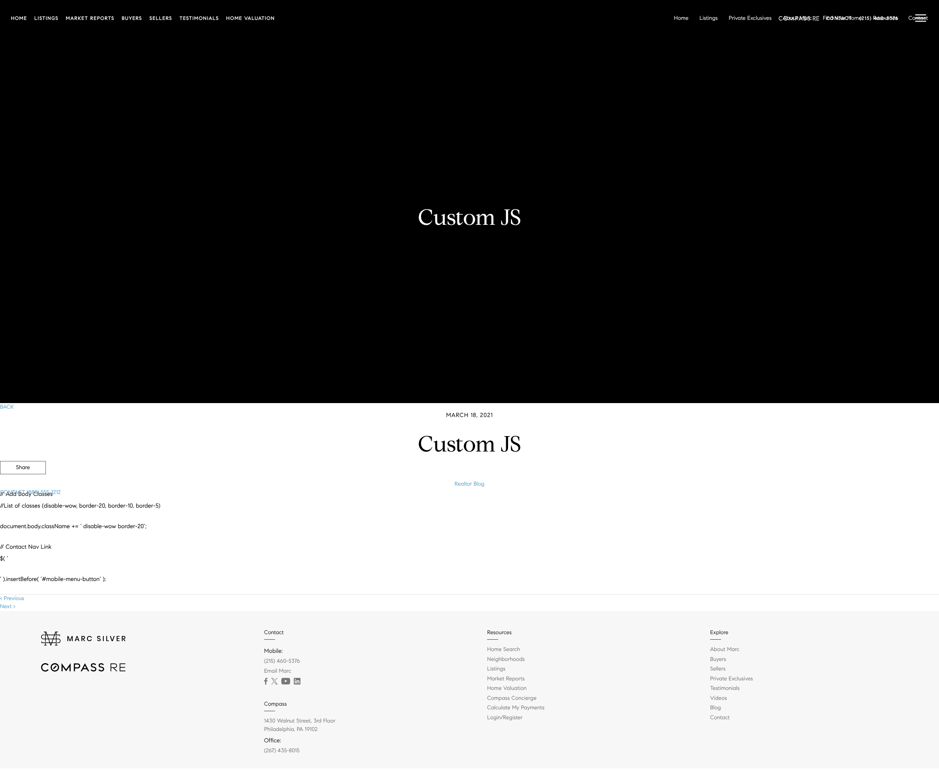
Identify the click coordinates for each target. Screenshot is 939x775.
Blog (715, 708)
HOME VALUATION (250, 18)
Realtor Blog (469, 484)
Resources (885, 18)
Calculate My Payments (515, 708)
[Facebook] (265, 681)
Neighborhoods (506, 659)
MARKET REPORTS (90, 18)
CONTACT (12, 492)
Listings (708, 18)
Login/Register (505, 717)
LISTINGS (46, 18)
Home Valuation (507, 688)
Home (681, 18)
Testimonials (724, 688)
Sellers (718, 669)
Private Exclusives (750, 18)
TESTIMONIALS (199, 18)
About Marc (797, 18)
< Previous (12, 598)
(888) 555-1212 (43, 492)
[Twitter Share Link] (23, 488)
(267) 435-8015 (282, 750)
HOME (19, 18)
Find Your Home (842, 18)
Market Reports (506, 679)
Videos (718, 698)
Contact (918, 18)
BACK (7, 407)
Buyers (718, 659)
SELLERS (161, 18)
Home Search (503, 649)
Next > (7, 606)
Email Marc (277, 671)
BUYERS (132, 18)
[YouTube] (285, 681)
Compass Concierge (512, 698)
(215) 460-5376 (282, 661)
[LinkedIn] (297, 681)
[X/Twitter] (274, 681)
